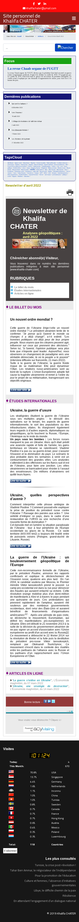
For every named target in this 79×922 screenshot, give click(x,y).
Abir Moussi (10, 163)
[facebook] (34, 3)
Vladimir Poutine (23, 175)
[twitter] (39, 3)
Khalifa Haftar (17, 168)
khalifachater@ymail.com (41, 8)
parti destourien (56, 175)
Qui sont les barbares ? (20, 105)
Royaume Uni (43, 171)
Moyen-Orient (16, 170)
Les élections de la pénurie (21, 140)
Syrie (14, 173)
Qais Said (35, 171)
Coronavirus (11, 165)
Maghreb (44, 168)
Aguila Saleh (18, 163)
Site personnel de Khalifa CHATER (21, 18)
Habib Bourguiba (46, 166)
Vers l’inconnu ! (17, 114)
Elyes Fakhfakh (48, 164)
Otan (66, 170)
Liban (24, 168)
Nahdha (32, 169)
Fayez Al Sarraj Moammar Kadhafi (17, 166)
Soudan (10, 173)
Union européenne (12, 175)
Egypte (31, 165)
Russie (50, 171)
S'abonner (10, 850)
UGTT (41, 173)
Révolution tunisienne (59, 171)
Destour (17, 165)
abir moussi (48, 175)
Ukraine (54, 173)
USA (49, 173)
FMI (66, 165)
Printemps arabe (19, 171)
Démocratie (24, 165)
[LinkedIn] (45, 3)
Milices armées (52, 168)
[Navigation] (74, 18)
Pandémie (10, 171)
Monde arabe (61, 168)
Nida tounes (60, 170)
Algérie (33, 163)
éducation (26, 176)
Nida (46, 170)
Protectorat (28, 171)
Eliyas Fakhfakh (38, 165)
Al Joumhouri (26, 163)
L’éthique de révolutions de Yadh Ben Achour (27, 123)
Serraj (68, 171)
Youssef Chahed (33, 175)
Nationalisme (40, 170)
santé (9, 176)
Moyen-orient (24, 170)
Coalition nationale (62, 163)
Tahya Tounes (21, 173)
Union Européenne (63, 173)
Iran (62, 166)
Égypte (14, 176)
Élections (20, 176)
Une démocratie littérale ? (20, 132)
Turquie (37, 173)
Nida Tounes (52, 170)
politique (64, 175)
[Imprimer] (70, 192)
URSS (45, 173)
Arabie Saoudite (41, 163)
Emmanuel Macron (59, 165)
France (30, 166)
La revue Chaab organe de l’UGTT (33, 68)
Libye (28, 168)
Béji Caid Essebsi (51, 163)
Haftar (54, 166)
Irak (58, 166)
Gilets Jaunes (36, 166)
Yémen (41, 175)
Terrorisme (30, 173)
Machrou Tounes (35, 168)
